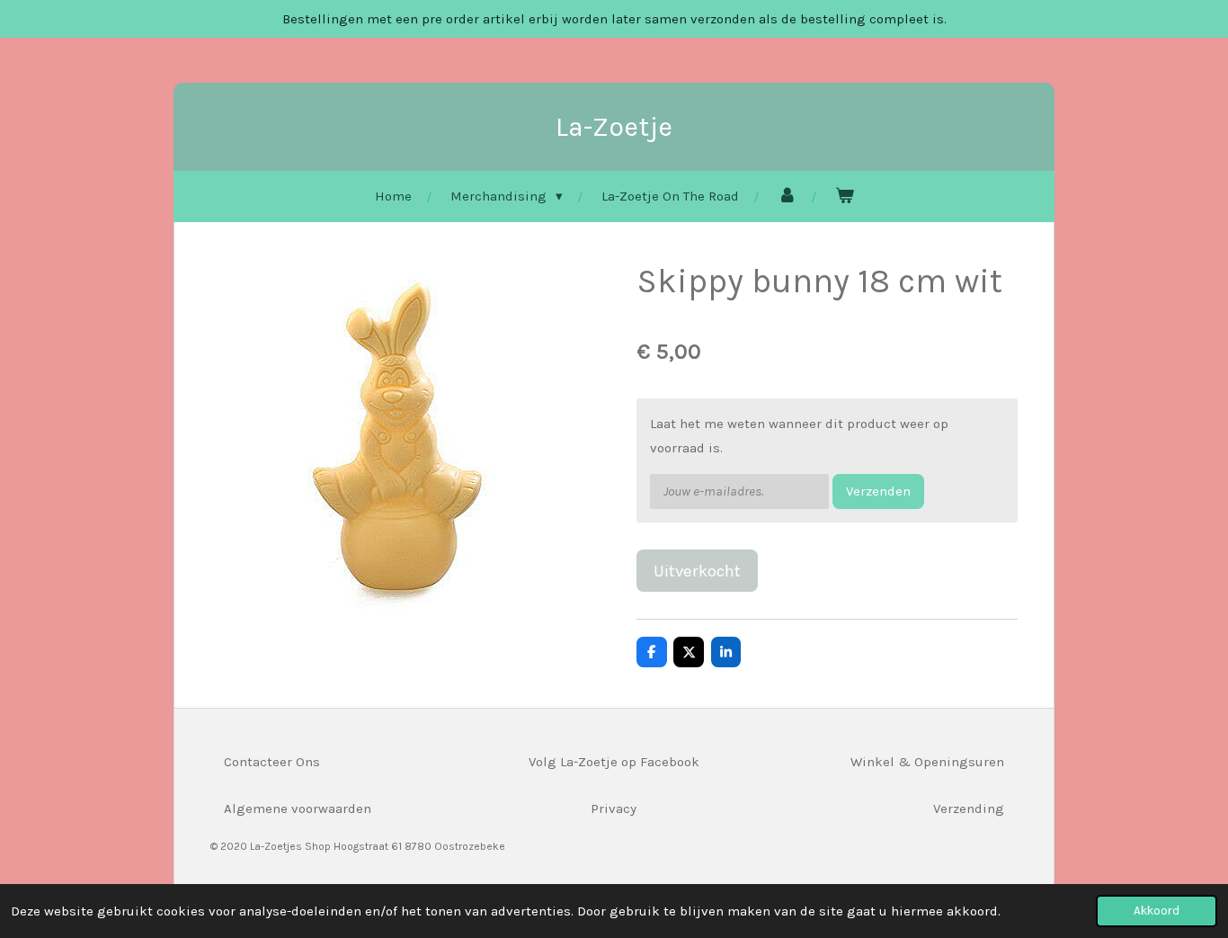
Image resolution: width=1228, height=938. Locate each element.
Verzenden (878, 491)
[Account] (787, 196)
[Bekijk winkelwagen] (844, 196)
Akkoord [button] (1156, 910)
